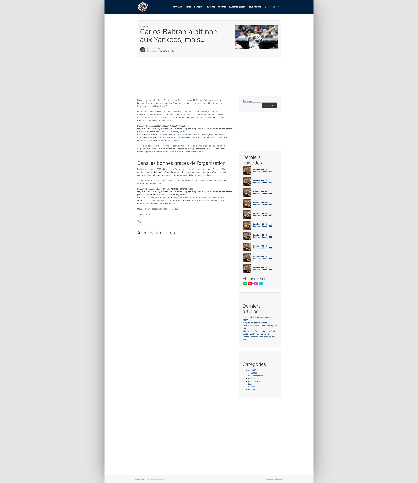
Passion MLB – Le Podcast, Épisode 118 (262, 203)
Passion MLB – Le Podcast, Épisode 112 (262, 269)
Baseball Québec (237, 7)
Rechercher (248, 101)
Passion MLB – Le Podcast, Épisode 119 (262, 192)
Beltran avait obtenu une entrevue (177, 134)
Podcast (222, 7)
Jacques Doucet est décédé (255, 323)
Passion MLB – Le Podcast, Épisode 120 (262, 182)
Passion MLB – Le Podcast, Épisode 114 (262, 247)
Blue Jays (199, 7)
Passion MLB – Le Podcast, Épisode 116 (262, 225)
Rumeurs (211, 7)
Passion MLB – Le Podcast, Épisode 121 (262, 171)
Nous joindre (255, 7)
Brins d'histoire (254, 381)
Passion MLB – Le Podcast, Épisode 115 (262, 236)
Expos (188, 7)
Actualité (177, 7)
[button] (265, 7)
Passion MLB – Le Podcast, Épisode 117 (262, 214)
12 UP (147, 214)
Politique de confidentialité (274, 479)
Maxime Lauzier (153, 48)
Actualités (252, 373)
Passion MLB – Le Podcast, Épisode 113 (262, 258)
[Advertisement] (202, 76)
